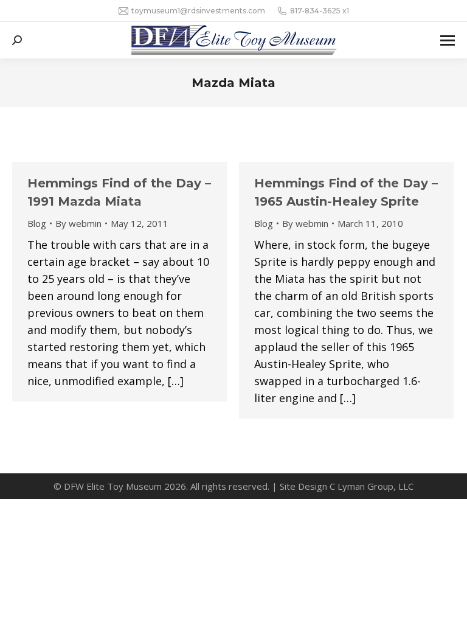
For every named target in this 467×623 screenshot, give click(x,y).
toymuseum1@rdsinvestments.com (198, 10)
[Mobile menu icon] (447, 40)
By (78, 223)
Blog (36, 223)
